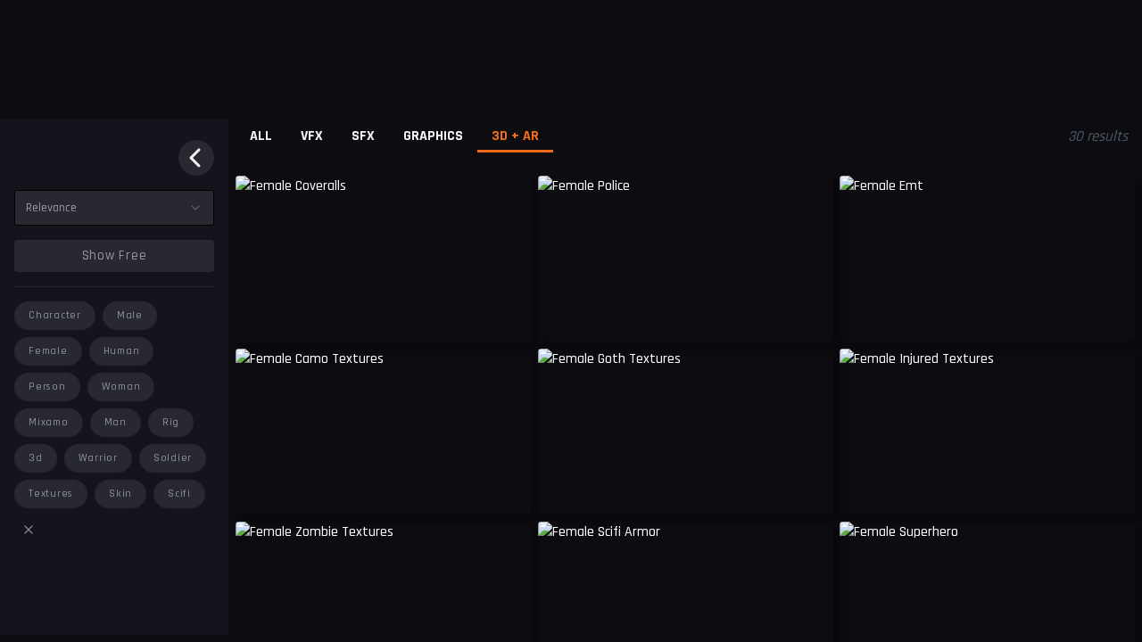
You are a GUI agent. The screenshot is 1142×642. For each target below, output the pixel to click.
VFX (312, 136)
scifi (179, 493)
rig (170, 422)
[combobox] (114, 208)
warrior (98, 458)
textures (51, 493)
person (47, 386)
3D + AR (515, 136)
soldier (172, 458)
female (48, 351)
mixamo (49, 422)
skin (120, 493)
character (55, 315)
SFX (363, 136)
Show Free (114, 255)
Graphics (433, 136)
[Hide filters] (196, 158)
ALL (261, 136)
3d (36, 458)
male (130, 315)
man (115, 422)
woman (121, 386)
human (121, 351)
